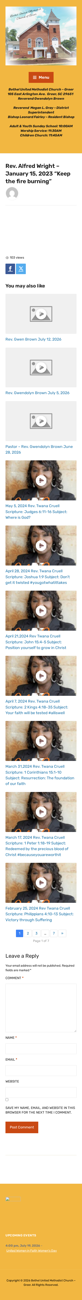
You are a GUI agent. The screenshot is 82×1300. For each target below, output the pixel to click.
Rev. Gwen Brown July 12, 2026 (33, 339)
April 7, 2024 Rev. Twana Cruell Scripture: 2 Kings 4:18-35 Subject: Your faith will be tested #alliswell (36, 707)
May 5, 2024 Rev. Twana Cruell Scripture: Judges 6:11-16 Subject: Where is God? (36, 512)
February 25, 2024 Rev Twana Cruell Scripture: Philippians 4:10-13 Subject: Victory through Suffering (39, 914)
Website (12, 1081)
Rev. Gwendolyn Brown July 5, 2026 (37, 393)
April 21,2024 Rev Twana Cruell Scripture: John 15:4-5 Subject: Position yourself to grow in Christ (35, 642)
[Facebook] (10, 269)
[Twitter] (21, 269)
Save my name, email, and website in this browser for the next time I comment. (40, 1110)
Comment (14, 978)
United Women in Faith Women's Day (31, 1251)
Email (11, 1060)
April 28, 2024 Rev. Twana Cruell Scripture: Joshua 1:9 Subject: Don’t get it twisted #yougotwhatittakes (37, 577)
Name (11, 1038)
